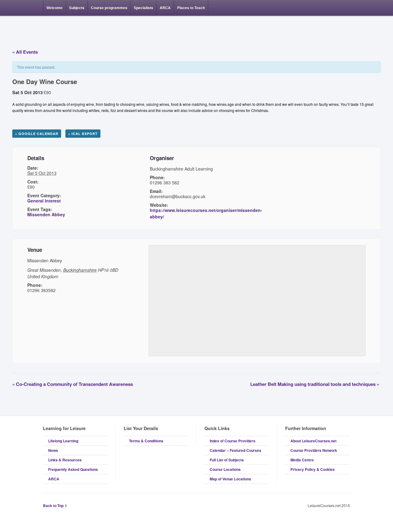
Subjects (76, 7)
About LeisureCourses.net (313, 441)
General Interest (44, 201)
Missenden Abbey (46, 214)
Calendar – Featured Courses (235, 450)
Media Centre (302, 460)
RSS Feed (328, 8)
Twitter (346, 8)
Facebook (337, 8)
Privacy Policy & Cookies (312, 469)
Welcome (54, 7)
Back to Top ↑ (55, 505)
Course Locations (225, 469)
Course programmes (109, 7)
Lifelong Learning (63, 441)
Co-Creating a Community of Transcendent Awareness (72, 384)
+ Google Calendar (36, 133)
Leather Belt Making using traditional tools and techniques (314, 384)
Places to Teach (191, 7)
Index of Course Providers (232, 441)
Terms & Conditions (146, 441)
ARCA (165, 7)
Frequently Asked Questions (73, 469)
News (53, 450)
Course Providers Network (313, 450)
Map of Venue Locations (230, 479)
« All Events (25, 51)
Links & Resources (65, 460)
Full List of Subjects (227, 460)
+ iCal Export (83, 133)
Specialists (143, 7)
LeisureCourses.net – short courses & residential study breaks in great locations (75, 31)
